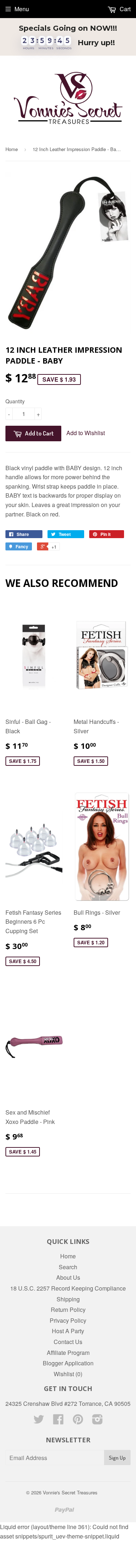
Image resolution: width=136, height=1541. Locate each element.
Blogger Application (68, 1363)
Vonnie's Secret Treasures (70, 1492)
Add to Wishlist (85, 433)
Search (68, 1267)
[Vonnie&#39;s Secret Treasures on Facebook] (58, 1421)
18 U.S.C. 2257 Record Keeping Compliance (68, 1288)
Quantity (15, 401)
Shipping (68, 1299)
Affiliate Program (68, 1352)
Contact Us (68, 1342)
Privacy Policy (68, 1320)
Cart (124, 9)
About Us (68, 1277)
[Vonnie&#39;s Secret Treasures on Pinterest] (78, 1421)
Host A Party (68, 1331)
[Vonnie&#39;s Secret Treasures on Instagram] (97, 1421)
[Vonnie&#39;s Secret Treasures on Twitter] (38, 1421)
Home (11, 149)
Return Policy (68, 1309)
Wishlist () (68, 1374)
